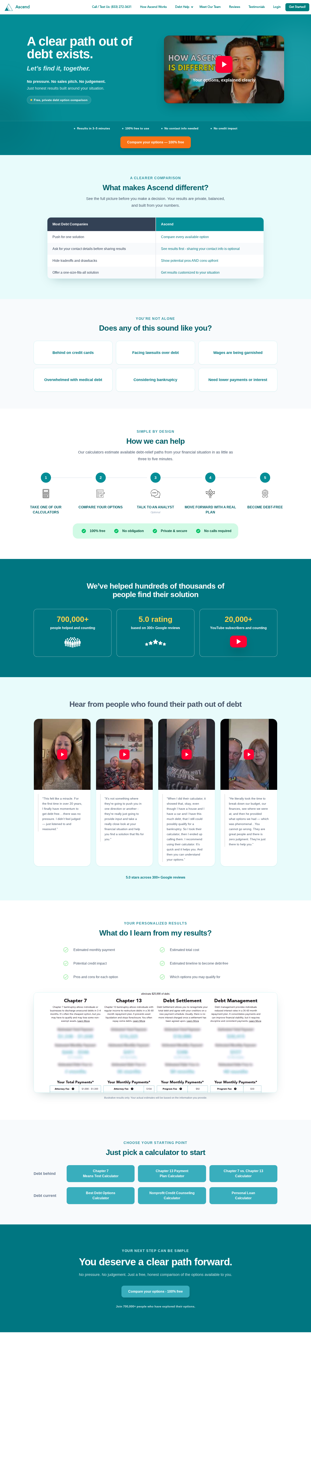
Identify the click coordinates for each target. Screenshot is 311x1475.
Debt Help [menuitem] (182, 7)
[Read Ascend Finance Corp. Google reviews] (155, 642)
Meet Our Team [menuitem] (210, 7)
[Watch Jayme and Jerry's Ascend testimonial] (248, 754)
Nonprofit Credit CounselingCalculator (172, 1195)
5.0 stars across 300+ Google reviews (155, 877)
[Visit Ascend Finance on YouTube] (238, 639)
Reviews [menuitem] (234, 7)
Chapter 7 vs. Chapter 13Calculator (243, 1173)
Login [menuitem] (277, 7)
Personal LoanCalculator (243, 1195)
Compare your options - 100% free (155, 1291)
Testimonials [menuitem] (257, 7)
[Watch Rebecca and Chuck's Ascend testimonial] (124, 754)
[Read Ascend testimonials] (72, 642)
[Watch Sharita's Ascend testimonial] (186, 754)
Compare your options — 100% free (155, 142)
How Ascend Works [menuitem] (153, 7)
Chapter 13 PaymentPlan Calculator (172, 1173)
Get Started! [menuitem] (297, 7)
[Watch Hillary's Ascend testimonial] (62, 754)
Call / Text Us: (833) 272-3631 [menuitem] (112, 7)
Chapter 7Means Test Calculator (100, 1173)
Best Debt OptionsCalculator (100, 1195)
